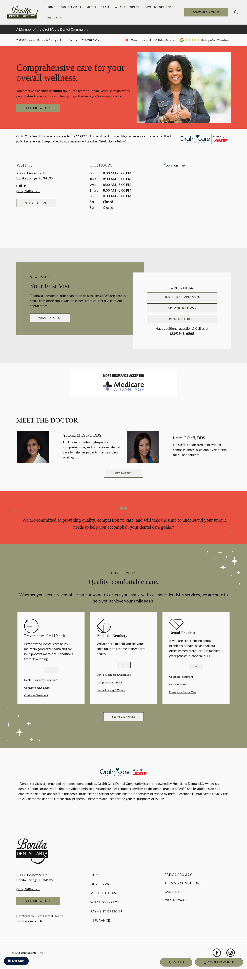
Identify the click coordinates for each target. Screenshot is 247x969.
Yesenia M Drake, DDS (82, 435)
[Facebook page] (217, 952)
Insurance (55, 17)
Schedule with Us (206, 12)
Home (51, 7)
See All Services (123, 716)
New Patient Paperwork (182, 296)
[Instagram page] (230, 952)
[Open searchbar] (236, 12)
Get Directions (36, 203)
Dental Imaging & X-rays (111, 690)
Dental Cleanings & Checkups (41, 679)
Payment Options (158, 7)
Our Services (71, 7)
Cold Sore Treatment (36, 695)
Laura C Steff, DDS (189, 438)
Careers (172, 891)
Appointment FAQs (182, 307)
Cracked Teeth (177, 684)
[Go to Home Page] (23, 12)
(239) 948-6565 (89, 40)
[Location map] (197, 199)
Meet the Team (98, 7)
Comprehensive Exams (37, 687)
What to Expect (127, 7)
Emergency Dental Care (182, 692)
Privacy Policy (178, 874)
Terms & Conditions (183, 883)
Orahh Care (176, 900)
